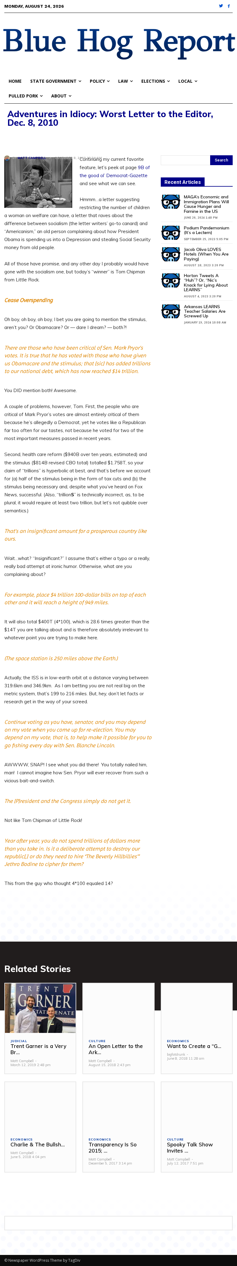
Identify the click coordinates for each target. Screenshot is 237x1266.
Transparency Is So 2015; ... (113, 1147)
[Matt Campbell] (8, 158)
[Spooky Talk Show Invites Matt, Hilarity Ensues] (196, 1107)
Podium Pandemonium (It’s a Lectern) (206, 230)
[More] (81, 139)
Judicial (18, 1041)
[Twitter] (221, 6)
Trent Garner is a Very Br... (38, 1049)
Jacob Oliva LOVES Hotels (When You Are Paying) (206, 254)
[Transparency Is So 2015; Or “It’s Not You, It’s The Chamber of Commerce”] (118, 1107)
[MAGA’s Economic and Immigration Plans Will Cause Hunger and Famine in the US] (171, 202)
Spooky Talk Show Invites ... (190, 1147)
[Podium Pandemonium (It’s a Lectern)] (171, 233)
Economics (178, 1041)
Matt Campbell (32, 158)
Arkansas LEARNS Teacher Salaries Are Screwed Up (205, 311)
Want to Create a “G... (194, 1046)
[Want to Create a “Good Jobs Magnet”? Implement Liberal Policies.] (196, 1008)
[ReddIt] (67, 139)
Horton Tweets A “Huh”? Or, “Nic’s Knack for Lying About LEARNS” (206, 282)
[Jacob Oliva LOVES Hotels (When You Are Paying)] (171, 254)
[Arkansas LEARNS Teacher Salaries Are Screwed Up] (171, 311)
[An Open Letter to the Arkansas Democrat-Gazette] (118, 1008)
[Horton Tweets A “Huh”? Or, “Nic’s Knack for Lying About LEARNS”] (171, 280)
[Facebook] (229, 6)
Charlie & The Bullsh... (37, 1144)
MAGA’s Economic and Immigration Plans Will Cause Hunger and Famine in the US (206, 204)
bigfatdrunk (176, 1054)
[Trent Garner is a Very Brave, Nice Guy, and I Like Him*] (40, 1008)
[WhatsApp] (53, 139)
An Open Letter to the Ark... (116, 1049)
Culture (97, 1041)
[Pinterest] (39, 139)
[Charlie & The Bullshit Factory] (40, 1107)
